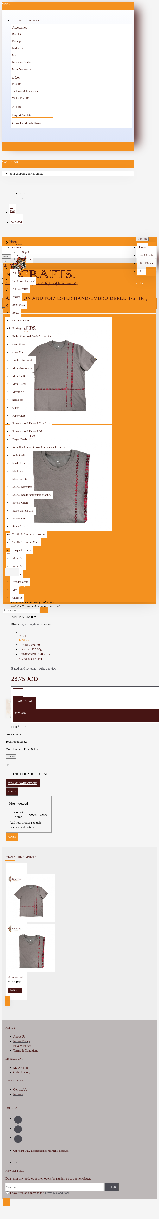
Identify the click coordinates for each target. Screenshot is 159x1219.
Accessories (19, 27)
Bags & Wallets (21, 115)
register (34, 624)
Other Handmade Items (26, 123)
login (23, 624)
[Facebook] (18, 1120)
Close (12, 791)
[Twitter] (18, 1139)
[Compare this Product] (16, 995)
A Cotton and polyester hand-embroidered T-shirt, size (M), (17, 977)
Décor (16, 77)
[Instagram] (18, 1129)
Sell (22, 193)
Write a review (47, 668)
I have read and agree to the (39, 1192)
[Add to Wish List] (11, 995)
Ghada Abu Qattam (22, 725)
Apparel (17, 106)
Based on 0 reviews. (23, 668)
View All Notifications (22, 783)
